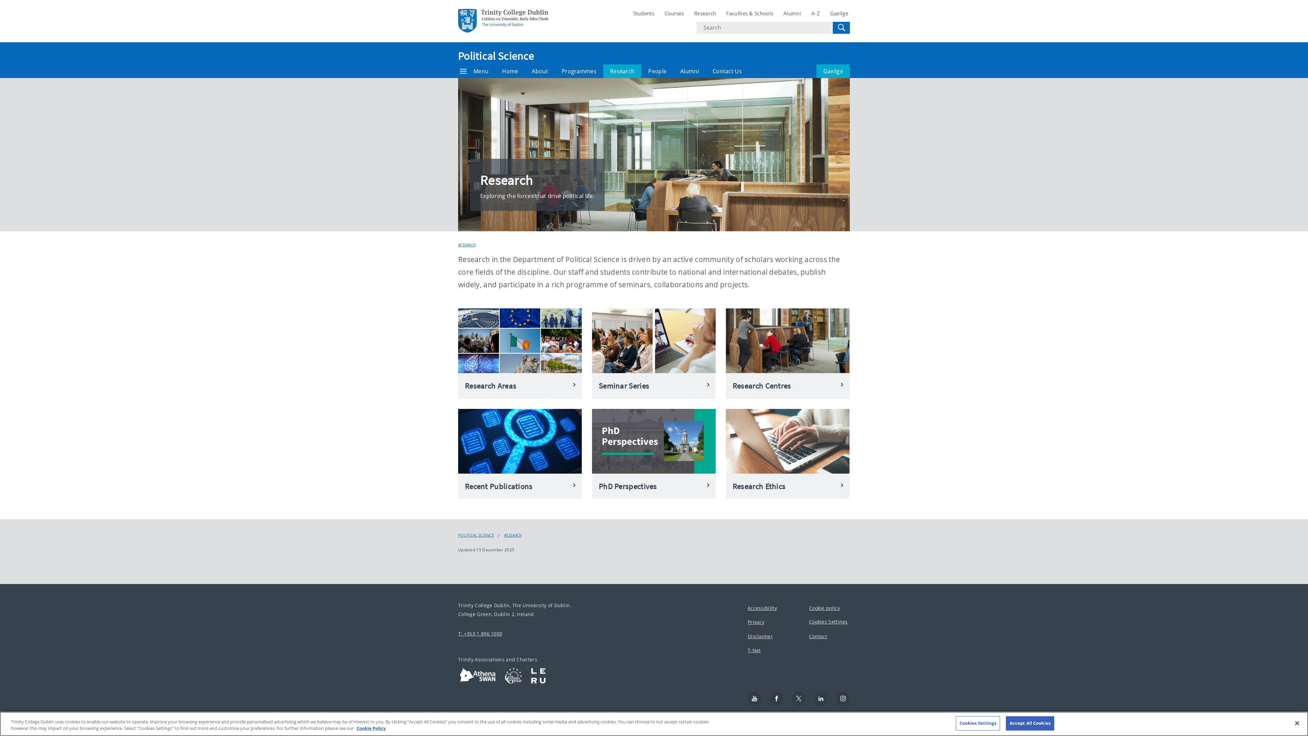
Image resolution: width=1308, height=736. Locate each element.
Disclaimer (760, 636)
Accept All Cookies (1030, 723)
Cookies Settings (828, 622)
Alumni (792, 13)
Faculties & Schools (749, 13)
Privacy (756, 622)
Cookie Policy (371, 728)
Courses (674, 13)
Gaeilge (839, 13)
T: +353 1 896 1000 (480, 633)
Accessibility (762, 608)
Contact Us (727, 71)
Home (510, 71)
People (657, 71)
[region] (654, 724)
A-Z (815, 13)
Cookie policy (824, 608)
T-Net (754, 650)
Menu (480, 71)
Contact (818, 636)
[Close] (1297, 723)
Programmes (579, 71)
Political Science (496, 56)
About (540, 71)
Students (643, 13)
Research (705, 13)
